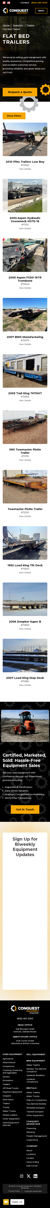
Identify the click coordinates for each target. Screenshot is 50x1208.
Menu (41, 11)
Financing (31, 1128)
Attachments (9, 1062)
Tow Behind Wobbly (36, 1104)
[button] (20, 92)
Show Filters (14, 116)
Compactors (8, 1066)
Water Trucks (9, 1111)
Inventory (18, 25)
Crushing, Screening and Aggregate (12, 1071)
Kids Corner (32, 1166)
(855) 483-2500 (39, 2)
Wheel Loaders (10, 1115)
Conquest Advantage (33, 1122)
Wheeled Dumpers (35, 1108)
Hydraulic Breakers (35, 1075)
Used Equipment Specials (11, 1124)
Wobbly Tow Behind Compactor (36, 1070)
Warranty (30, 1132)
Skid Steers (8, 1099)
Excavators (8, 1080)
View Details (25, 169)
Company (32, 1146)
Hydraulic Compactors (32, 1080)
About (29, 1150)
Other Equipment (11, 1119)
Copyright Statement (33, 1191)
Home (6, 25)
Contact (25, 2)
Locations (31, 1154)
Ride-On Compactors (36, 1100)
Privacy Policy (14, 1191)
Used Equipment (13, 1054)
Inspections (32, 1140)
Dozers (6, 1076)
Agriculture (8, 1059)
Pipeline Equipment (12, 1092)
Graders (6, 1084)
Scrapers (7, 1096)
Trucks (6, 1107)
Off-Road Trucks (11, 1088)
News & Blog (32, 1162)
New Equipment (35, 1061)
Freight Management (36, 1136)
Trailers (31, 25)
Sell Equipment (36, 1054)
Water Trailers (33, 1065)
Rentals (31, 1088)
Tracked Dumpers (35, 1111)
